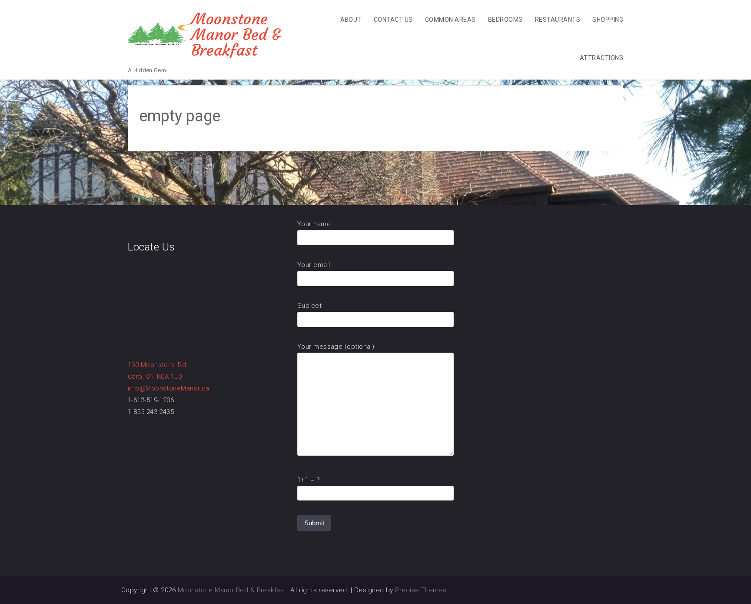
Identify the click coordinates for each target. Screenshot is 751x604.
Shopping (607, 19)
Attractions (601, 57)
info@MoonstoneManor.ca (168, 388)
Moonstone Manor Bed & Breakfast (236, 34)
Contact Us (393, 19)
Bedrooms (505, 19)
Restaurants (557, 19)
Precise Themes (420, 590)
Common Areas (450, 19)
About (351, 19)
